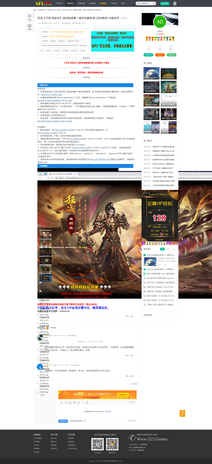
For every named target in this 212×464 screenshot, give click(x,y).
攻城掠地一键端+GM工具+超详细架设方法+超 (164, 151)
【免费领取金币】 (92, 277)
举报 (127, 316)
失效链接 (37, 448)
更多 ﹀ (124, 3)
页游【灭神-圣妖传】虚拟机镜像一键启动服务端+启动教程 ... (80, 10)
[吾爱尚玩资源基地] (44, 6)
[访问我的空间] (160, 28)
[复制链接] (123, 18)
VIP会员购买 (38, 438)
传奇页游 (147, 177)
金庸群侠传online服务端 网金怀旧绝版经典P (164, 160)
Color (66, 402)
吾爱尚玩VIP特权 (73, 41)
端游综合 (147, 147)
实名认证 (54, 438)
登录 (102, 411)
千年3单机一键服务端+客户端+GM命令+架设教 (164, 168)
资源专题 (81, 3)
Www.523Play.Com (63, 130)
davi (46, 335)
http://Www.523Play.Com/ (51, 95)
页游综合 (50, 10)
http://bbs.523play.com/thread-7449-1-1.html (54, 121)
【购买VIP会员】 (96, 274)
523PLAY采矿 (72, 448)
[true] (154, 3)
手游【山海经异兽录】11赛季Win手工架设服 (165, 255)
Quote (79, 402)
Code (83, 402)
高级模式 (132, 402)
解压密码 (62, 41)
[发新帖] (29, 27)
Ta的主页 (171, 55)
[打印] (80, 23)
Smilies (87, 402)
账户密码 (54, 448)
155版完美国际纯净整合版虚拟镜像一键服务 (164, 185)
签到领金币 (71, 445)
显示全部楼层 (66, 23)
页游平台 (49, 51)
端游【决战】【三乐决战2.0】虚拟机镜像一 (164, 300)
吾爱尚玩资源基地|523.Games (113, 461)
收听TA (160, 55)
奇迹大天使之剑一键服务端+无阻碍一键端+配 (164, 164)
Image (70, 402)
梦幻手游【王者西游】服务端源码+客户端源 (165, 283)
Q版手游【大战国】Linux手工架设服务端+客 (165, 287)
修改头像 (54, 445)
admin (39, 23)
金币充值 (74, 51)
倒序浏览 (53, 328)
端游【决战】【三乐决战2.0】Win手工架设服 (165, 296)
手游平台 (57, 51)
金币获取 (92, 3)
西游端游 (147, 155)
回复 (132, 316)
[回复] (29, 17)
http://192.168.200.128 (99, 159)
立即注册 (108, 411)
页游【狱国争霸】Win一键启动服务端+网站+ (165, 274)
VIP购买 (82, 51)
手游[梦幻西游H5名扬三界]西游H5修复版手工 (164, 181)
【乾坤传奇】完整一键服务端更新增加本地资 (164, 177)
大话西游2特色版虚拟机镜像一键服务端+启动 (164, 155)
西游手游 (147, 181)
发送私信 (148, 55)
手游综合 (147, 172)
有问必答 (37, 452)
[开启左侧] (33, 15)
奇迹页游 (147, 164)
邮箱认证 (54, 442)
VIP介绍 (36, 445)
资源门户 (59, 3)
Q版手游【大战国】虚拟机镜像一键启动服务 (165, 291)
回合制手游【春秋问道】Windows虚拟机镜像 (165, 278)
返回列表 (135, 384)
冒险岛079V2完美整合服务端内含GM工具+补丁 (164, 147)
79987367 (48, 365)
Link (74, 402)
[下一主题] (84, 23)
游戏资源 (41, 10)
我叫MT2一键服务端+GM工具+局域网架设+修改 (164, 172)
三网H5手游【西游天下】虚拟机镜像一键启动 (165, 305)
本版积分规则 (132, 421)
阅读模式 (75, 23)
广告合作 (113, 3)
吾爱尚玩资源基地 (35, 10)
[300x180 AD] (160, 241)
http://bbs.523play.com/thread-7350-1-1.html (54, 100)
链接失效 (53, 41)
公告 (41, 51)
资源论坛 (70, 3)
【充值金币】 (78, 277)
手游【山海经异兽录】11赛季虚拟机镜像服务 (165, 269)
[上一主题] (82, 23)
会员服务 (103, 3)
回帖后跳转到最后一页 (78, 421)
